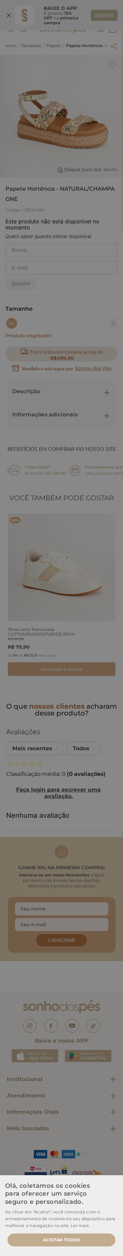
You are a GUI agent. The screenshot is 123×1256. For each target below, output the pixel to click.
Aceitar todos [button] (61, 1239)
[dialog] (61, 628)
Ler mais (80, 1225)
